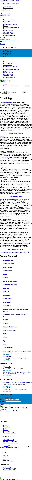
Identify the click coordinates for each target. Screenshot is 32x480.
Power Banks (7, 53)
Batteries (8, 102)
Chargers (5, 50)
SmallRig (9, 177)
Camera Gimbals (8, 32)
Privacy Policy (7, 431)
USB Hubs (6, 54)
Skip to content (15, 1)
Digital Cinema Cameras (10, 24)
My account (6, 11)
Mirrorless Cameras (9, 20)
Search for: (3, 38)
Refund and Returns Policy (10, 443)
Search (5, 84)
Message (2, 401)
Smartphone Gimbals (9, 33)
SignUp (2, 403)
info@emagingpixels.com (10, 441)
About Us (6, 425)
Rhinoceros (11, 159)
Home (1, 94)
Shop (4, 9)
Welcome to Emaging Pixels (11, 3)
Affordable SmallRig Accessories (14, 252)
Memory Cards (7, 51)
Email (2, 399)
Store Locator (7, 6)
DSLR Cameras (7, 21)
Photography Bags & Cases (11, 27)
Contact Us (6, 427)
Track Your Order (8, 8)
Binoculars (6, 29)
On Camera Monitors (9, 35)
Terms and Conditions (9, 433)
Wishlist (5, 428)
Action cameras (7, 23)
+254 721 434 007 (8, 440)
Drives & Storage (8, 30)
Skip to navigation (5, 1)
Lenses (5, 26)
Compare (5, 430)
